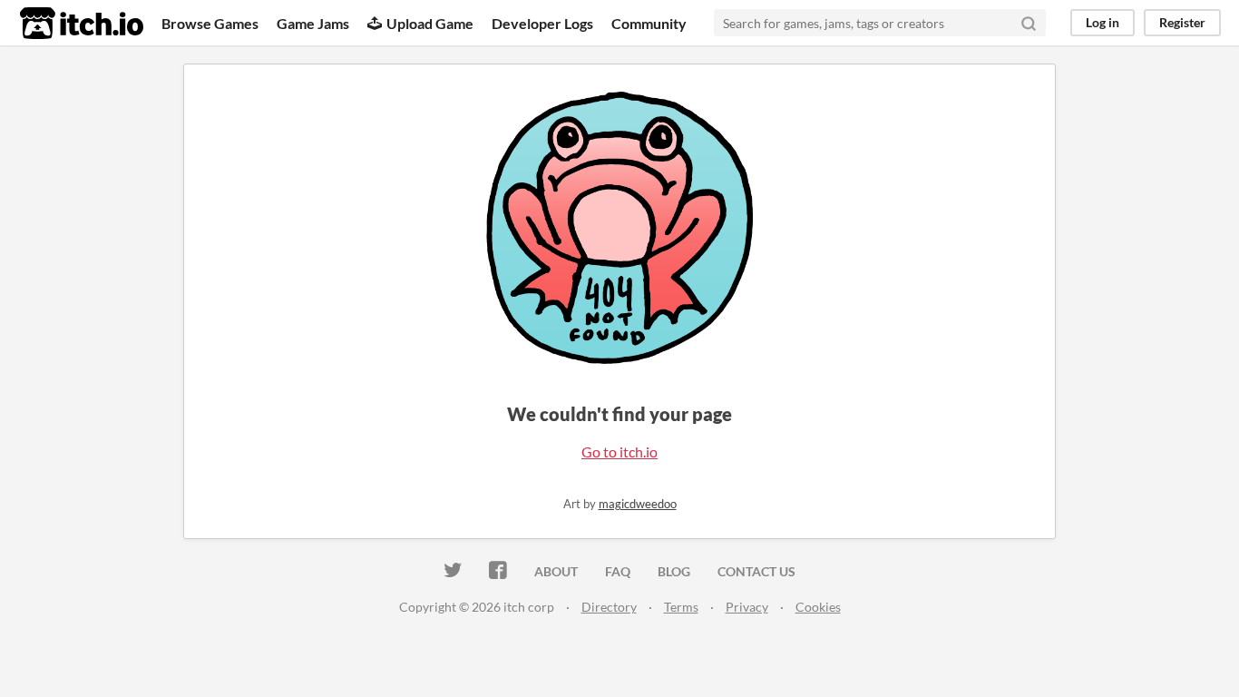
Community (649, 23)
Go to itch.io (619, 451)
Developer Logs (542, 23)
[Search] (1028, 22)
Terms (681, 606)
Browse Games (210, 23)
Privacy (747, 606)
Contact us (756, 571)
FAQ (617, 571)
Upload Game (429, 23)
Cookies (818, 606)
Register (1182, 22)
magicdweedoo (638, 503)
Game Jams (313, 23)
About (556, 571)
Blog (674, 571)
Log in (1102, 22)
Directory (609, 606)
